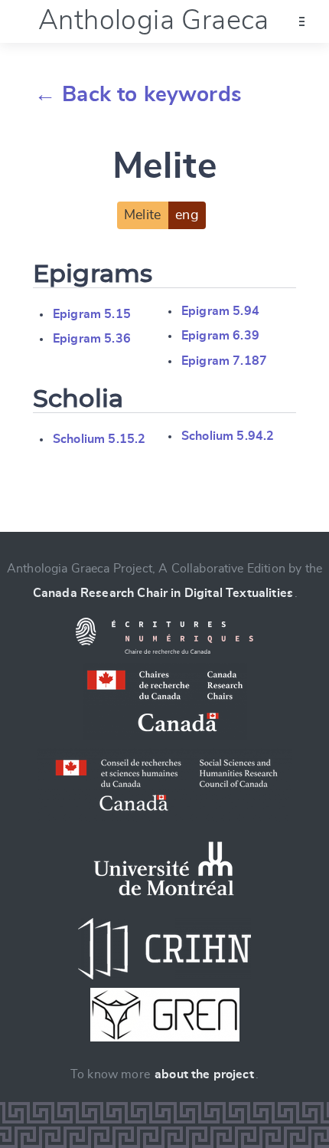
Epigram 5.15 (92, 314)
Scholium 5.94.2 (227, 436)
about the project (204, 1074)
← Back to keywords (138, 95)
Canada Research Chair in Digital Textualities (163, 593)
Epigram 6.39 (220, 336)
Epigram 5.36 (92, 339)
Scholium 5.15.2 (99, 439)
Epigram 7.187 (224, 361)
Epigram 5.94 (220, 311)
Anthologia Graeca (153, 20)
